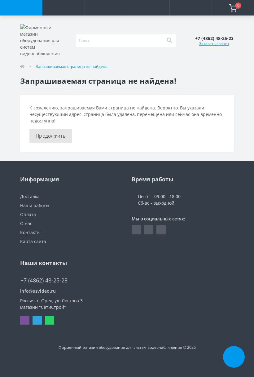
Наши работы (34, 205)
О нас (26, 223)
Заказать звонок (214, 43)
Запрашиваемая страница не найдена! (72, 66)
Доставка (30, 196)
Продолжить (51, 135)
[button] (106, 8)
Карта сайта (33, 241)
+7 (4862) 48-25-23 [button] (44, 280)
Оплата (28, 214)
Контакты (30, 232)
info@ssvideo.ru (38, 291)
